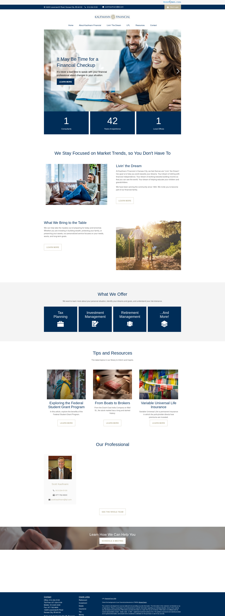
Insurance (82, 609)
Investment (83, 603)
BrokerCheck (143, 602)
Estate (81, 606)
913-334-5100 (92, 7)
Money (81, 614)
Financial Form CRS (110, 598)
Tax (80, 611)
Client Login (174, 7)
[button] (71, 25)
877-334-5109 (57, 602)
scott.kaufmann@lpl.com (114, 7)
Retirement (83, 600)
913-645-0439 (55, 605)
